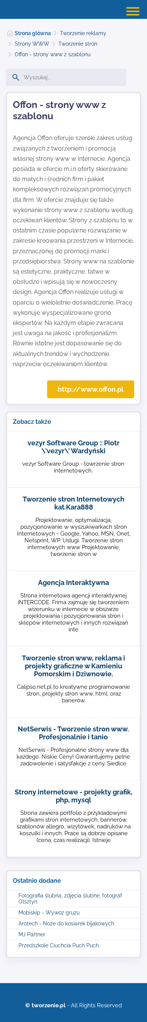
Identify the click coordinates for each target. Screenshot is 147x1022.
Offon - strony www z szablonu (52, 54)
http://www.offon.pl (91, 389)
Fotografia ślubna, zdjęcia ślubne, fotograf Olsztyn (70, 899)
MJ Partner (31, 934)
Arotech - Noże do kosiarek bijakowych (66, 923)
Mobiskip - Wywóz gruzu (49, 913)
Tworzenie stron (77, 44)
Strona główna (33, 33)
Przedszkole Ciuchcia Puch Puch (58, 945)
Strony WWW (32, 44)
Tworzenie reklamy (83, 33)
